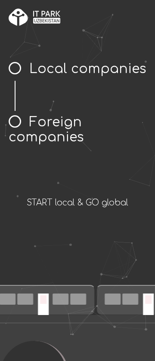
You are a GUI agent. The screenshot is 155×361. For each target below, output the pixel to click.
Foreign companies (46, 129)
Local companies (87, 69)
